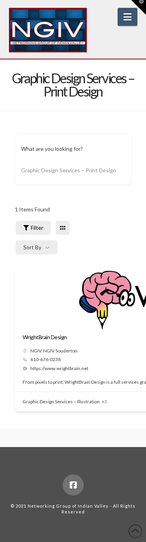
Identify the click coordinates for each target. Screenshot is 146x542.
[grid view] (62, 228)
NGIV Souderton (60, 351)
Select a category (42, 170)
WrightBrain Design (45, 337)
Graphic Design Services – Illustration (61, 401)
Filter (37, 227)
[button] (127, 17)
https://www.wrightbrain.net (59, 368)
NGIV (35, 351)
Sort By (32, 247)
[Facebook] (73, 484)
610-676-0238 (45, 359)
